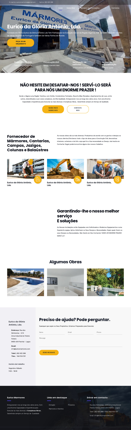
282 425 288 (49, 2)
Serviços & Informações (90, 8)
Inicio (60, 8)
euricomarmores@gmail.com (26, 2)
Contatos (115, 8)
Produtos (71, 405)
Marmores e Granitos (56, 409)
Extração (52, 405)
